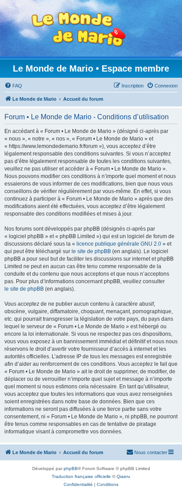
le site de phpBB (91, 251)
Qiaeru (123, 476)
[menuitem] (13, 85)
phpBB (71, 468)
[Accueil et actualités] (78, 29)
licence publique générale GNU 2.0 (118, 244)
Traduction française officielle (81, 476)
